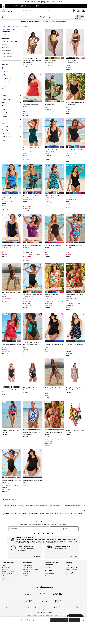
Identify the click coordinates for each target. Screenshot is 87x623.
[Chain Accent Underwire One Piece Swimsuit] (75, 86)
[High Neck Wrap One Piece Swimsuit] (75, 227)
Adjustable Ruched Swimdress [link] (11, 345)
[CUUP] (29, 601)
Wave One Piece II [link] (50, 105)
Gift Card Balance (49, 573)
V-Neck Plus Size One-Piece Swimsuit (71, 513)
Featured (6, 68)
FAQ (3, 580)
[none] (32, 42)
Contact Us (5, 565)
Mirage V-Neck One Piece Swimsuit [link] (31, 389)
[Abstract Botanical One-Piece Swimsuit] (75, 414)
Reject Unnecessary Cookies (59, 620)
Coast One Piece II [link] (50, 61)
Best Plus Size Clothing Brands (74, 607)
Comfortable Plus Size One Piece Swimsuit (43, 513)
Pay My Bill (47, 567)
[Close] (83, 620)
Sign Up (64, 529)
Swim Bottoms (6, 50)
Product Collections (71, 569)
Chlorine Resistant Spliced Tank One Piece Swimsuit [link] (31, 197)
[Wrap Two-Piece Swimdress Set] (75, 326)
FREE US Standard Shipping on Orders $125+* (43, 1)
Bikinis (4, 44)
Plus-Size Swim (55, 505)
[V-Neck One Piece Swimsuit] (54, 132)
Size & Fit (4, 575)
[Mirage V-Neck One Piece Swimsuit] (32, 372)
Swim (9, 26)
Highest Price (7, 78)
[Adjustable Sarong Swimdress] (54, 326)
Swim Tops (5, 47)
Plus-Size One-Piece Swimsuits (13, 505)
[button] (41, 3)
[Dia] (29, 593)
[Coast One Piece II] (54, 42)
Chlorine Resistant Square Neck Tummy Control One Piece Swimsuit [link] (10, 198)
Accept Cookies (74, 620)
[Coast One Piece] (75, 42)
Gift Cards (48, 570)
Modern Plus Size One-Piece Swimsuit (15, 513)
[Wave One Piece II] (54, 86)
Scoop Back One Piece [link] (52, 295)
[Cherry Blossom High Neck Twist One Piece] (75, 372)
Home (3, 26)
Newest (6, 71)
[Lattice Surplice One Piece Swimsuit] (11, 372)
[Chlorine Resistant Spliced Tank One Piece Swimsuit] (32, 178)
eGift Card (47, 575)
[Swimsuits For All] (58, 601)
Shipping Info (5, 569)
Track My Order (27, 567)
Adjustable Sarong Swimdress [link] (54, 345)
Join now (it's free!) (61, 21)
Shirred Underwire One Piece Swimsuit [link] (74, 197)
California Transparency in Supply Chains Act (51, 607)
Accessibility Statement (43, 609)
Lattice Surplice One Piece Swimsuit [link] (10, 391)
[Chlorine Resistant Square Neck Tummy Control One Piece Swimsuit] (11, 178)
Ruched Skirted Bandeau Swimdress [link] (30, 106)
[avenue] (57, 594)
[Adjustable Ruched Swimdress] (11, 326)
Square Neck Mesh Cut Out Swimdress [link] (31, 149)
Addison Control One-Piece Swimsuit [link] (10, 431)
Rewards (25, 575)
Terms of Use (16, 607)
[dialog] (83, 6)
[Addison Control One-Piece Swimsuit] (11, 414)
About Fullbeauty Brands (73, 567)
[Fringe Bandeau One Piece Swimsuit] (54, 227)
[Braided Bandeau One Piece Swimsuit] (75, 277)
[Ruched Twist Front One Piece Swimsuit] (75, 132)
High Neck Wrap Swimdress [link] (53, 196)
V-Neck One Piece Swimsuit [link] (53, 150)
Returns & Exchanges (8, 571)
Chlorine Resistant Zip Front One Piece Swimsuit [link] (10, 247)
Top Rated (7, 75)
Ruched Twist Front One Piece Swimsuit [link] (75, 152)
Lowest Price (7, 81)
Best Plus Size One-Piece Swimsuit (37, 505)
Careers (68, 565)
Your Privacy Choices (28, 607)
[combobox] (36, 10)
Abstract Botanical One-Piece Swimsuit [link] (75, 431)
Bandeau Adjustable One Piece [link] (32, 295)
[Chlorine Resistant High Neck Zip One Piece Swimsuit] (32, 326)
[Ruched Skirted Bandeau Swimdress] (32, 86)
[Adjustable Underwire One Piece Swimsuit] (32, 414)
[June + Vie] (43, 601)
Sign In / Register (28, 565)
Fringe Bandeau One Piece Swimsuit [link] (53, 247)
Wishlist (25, 573)
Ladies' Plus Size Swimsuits (72, 505)
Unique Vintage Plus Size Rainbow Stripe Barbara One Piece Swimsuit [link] (32, 61)
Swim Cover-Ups (7, 54)
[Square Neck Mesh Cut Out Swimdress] (32, 132)
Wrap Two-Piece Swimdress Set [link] (74, 346)
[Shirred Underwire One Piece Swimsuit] (75, 178)
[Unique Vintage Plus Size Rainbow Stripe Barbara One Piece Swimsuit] (32, 42)
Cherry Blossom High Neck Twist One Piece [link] (74, 389)
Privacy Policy (7, 607)
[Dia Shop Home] (7, 11)
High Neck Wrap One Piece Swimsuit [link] (74, 247)
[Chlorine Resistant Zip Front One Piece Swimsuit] (11, 227)
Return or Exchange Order (30, 569)
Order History (27, 571)
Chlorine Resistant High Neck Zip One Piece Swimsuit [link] (32, 344)
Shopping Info (6, 567)
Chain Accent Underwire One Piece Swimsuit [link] (75, 104)
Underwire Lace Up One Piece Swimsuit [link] (32, 247)
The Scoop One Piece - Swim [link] (11, 293)
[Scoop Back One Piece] (54, 277)
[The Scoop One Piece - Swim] (11, 277)
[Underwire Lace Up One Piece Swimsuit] (32, 227)
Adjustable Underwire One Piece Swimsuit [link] (31, 433)
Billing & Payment (7, 573)
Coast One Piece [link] (72, 61)
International (5, 577)
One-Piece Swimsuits (9, 41)
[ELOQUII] (43, 593)
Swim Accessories (7, 57)
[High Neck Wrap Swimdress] (54, 178)
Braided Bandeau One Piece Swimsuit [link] (74, 296)
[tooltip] (3, 6)
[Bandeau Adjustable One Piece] (32, 277)
